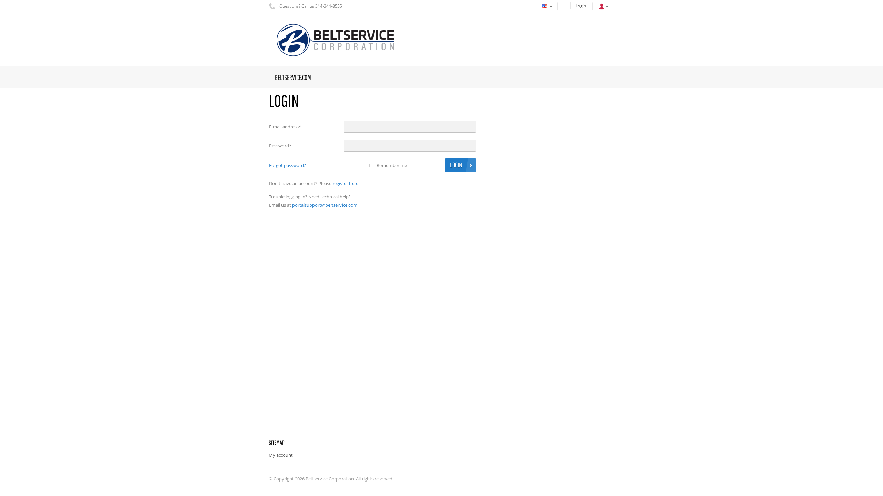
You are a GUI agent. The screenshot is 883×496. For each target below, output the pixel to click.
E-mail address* (285, 127)
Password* (280, 146)
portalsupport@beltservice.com (324, 205)
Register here (345, 183)
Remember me (392, 165)
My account (281, 455)
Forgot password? (287, 165)
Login (581, 6)
